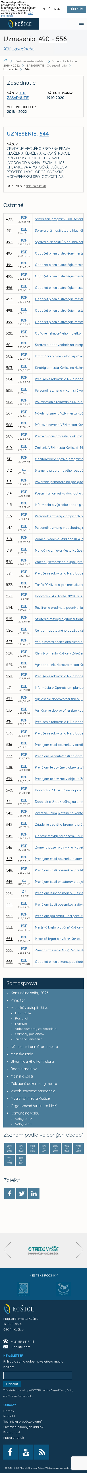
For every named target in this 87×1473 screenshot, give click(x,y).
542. (9, 813)
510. (9, 447)
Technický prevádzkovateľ (22, 1421)
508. (9, 425)
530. (9, 676)
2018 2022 (21, 1148)
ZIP (24, 469)
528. (9, 653)
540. (9, 790)
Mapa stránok (13, 1438)
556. (9, 961)
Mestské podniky (44, 1275)
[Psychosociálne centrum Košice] (23, 1291)
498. (9, 310)
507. (9, 413)
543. (9, 824)
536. (9, 744)
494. (9, 265)
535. (9, 733)
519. (9, 550)
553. (9, 927)
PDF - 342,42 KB (36, 186)
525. (9, 619)
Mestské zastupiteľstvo (29, 1007)
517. (9, 527)
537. (9, 756)
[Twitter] (21, 1193)
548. (9, 870)
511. (9, 459)
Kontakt (9, 1416)
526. (9, 630)
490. (9, 219)
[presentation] (7, 1250)
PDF (24, 218)
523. (9, 596)
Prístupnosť (11, 1432)
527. (9, 641)
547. (9, 859)
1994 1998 (9, 1160)
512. (9, 470)
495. (9, 276)
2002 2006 (66, 1148)
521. (9, 573)
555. (9, 950)
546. (9, 847)
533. (9, 710)
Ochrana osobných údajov (23, 1427)
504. (9, 379)
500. (9, 333)
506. (9, 402)
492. (9, 242)
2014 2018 (32, 1148)
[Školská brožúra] (43, 1250)
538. (9, 767)
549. (9, 881)
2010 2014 (44, 1148)
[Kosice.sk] (19, 24)
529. (9, 664)
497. (9, 299)
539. (9, 779)
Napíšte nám (20, 1347)
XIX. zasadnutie (47, 65)
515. (9, 504)
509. (9, 436)
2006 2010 (55, 1148)
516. (9, 516)
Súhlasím (76, 9)
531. (9, 687)
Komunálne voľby (25, 1113)
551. (9, 904)
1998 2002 (78, 1148)
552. (9, 916)
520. (9, 561)
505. (9, 390)
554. (9, 939)
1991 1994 (21, 1160)
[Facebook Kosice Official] (10, 1452)
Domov (8, 1411)
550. (9, 893)
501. (9, 345)
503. (9, 367)
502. (9, 356)
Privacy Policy (65, 1390)
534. (9, 721)
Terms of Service (16, 1396)
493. (9, 253)
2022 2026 (9, 1148)
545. (9, 836)
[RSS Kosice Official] (41, 1452)
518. (9, 539)
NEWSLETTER (13, 1356)
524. (9, 607)
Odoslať (12, 1384)
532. (9, 699)
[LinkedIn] (33, 1193)
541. (9, 801)
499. (9, 322)
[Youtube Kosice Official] (26, 1452)
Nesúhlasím (51, 9)
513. (9, 481)
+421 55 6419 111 (22, 1341)
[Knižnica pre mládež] (63, 1291)
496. (9, 287)
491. (9, 230)
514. (9, 493)
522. (9, 584)
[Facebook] (9, 1193)
